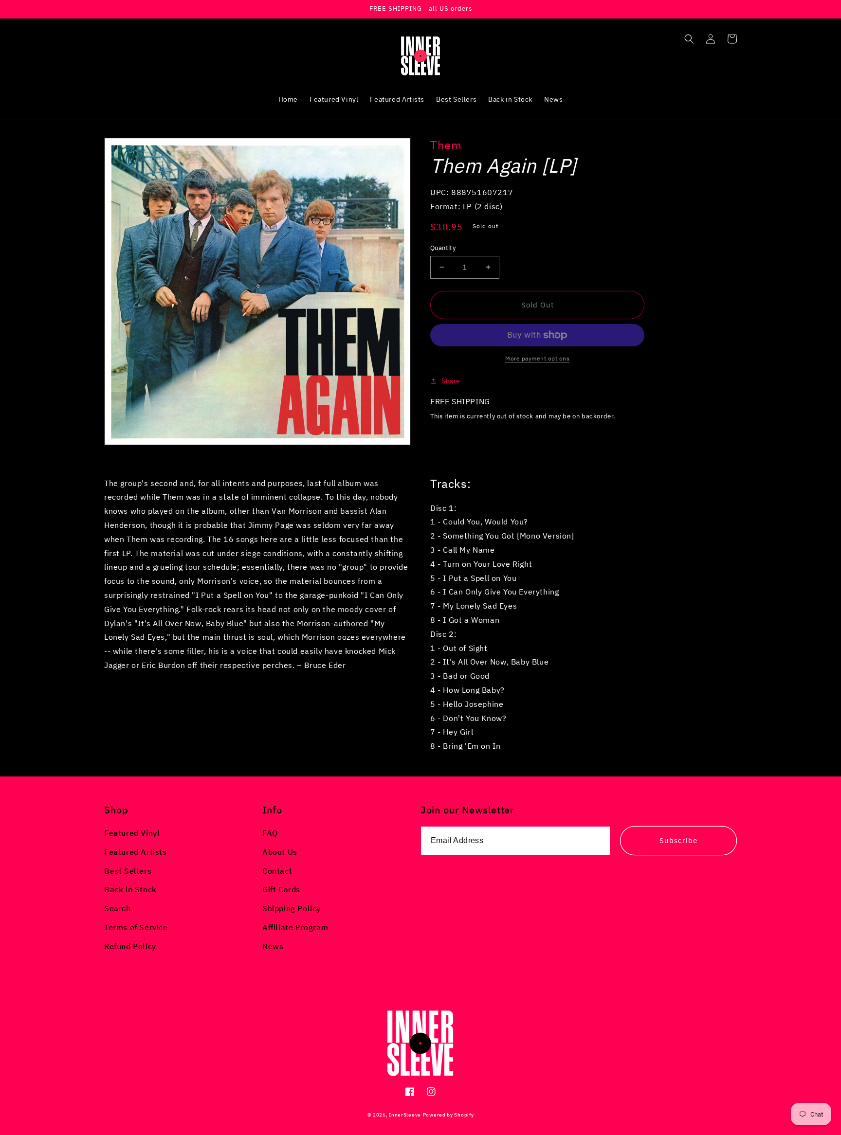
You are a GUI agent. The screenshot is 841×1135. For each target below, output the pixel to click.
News (272, 946)
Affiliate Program (295, 927)
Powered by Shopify (448, 1115)
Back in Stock (130, 889)
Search (117, 908)
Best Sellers (127, 871)
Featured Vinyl (132, 833)
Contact (277, 871)
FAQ (270, 833)
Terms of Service (136, 927)
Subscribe (678, 840)
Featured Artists (135, 852)
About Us (279, 852)
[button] (689, 39)
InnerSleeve (405, 1115)
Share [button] (450, 381)
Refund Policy (130, 946)
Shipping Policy (291, 908)
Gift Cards (281, 889)
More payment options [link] (537, 358)
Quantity (443, 248)
